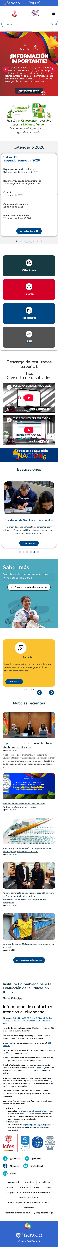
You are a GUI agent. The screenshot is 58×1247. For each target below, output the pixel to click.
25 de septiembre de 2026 (17, 217)
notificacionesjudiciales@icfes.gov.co (35, 1111)
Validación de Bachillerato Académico (29, 520)
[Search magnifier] (56, 24)
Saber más (16, 567)
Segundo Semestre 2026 (21, 159)
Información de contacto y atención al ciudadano (27, 1009)
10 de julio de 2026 (13, 194)
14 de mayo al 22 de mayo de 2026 (22, 182)
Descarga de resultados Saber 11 (29, 364)
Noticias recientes (29, 703)
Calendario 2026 (29, 147)
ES (37, 3)
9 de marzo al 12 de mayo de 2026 (21, 171)
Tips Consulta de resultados (29, 375)
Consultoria (29, 657)
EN (31, 3)
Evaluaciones (29, 469)
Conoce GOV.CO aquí (29, 1241)
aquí (8, 1060)
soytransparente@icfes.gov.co (37, 1124)
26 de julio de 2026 (15, 205)
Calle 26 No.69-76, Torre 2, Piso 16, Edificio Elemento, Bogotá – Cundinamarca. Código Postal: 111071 (27, 1021)
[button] (54, 14)
